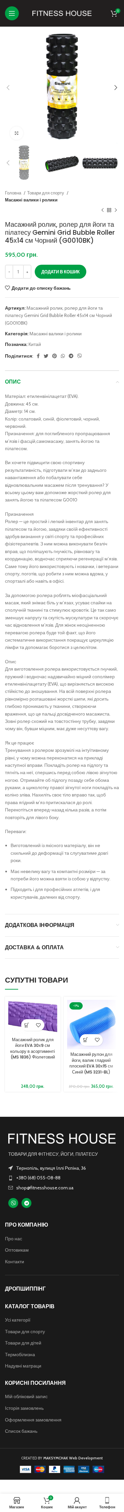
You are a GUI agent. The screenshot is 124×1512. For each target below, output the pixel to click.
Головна (13, 192)
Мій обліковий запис (26, 1396)
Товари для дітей (23, 1343)
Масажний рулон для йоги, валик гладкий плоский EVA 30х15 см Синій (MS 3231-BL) (91, 1063)
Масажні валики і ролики (31, 199)
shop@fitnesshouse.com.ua (44, 1188)
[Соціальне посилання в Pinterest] (54, 356)
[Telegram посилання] (71, 356)
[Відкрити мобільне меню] (12, 13)
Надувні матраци (23, 1366)
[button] (27, 1025)
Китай (34, 344)
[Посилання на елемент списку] (62, 1177)
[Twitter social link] (46, 356)
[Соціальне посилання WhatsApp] (63, 356)
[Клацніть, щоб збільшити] (16, 133)
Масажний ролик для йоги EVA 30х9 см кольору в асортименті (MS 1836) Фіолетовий (32, 1048)
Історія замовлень (24, 1408)
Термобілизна (20, 1355)
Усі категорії (17, 1320)
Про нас (13, 1239)
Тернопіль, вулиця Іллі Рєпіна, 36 (51, 1168)
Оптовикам (17, 1250)
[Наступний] (115, 210)
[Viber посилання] (79, 356)
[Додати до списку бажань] (38, 1025)
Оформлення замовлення (33, 1420)
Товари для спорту (46, 192)
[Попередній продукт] (102, 210)
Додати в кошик (60, 271)
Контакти (14, 1262)
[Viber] (13, 1203)
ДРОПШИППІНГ (25, 1289)
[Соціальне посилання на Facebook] (38, 356)
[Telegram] (26, 1203)
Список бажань (21, 1431)
